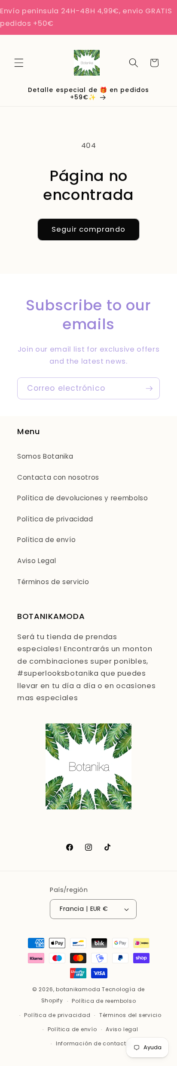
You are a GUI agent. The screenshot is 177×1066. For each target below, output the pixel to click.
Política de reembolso (104, 1001)
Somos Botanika (45, 456)
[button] (19, 62)
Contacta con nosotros (58, 477)
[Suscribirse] (149, 388)
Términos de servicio (53, 581)
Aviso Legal (36, 560)
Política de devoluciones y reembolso (82, 497)
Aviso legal (122, 1029)
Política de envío (46, 539)
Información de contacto (93, 1043)
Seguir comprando (88, 229)
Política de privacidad (55, 519)
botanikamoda (78, 989)
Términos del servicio (130, 1015)
